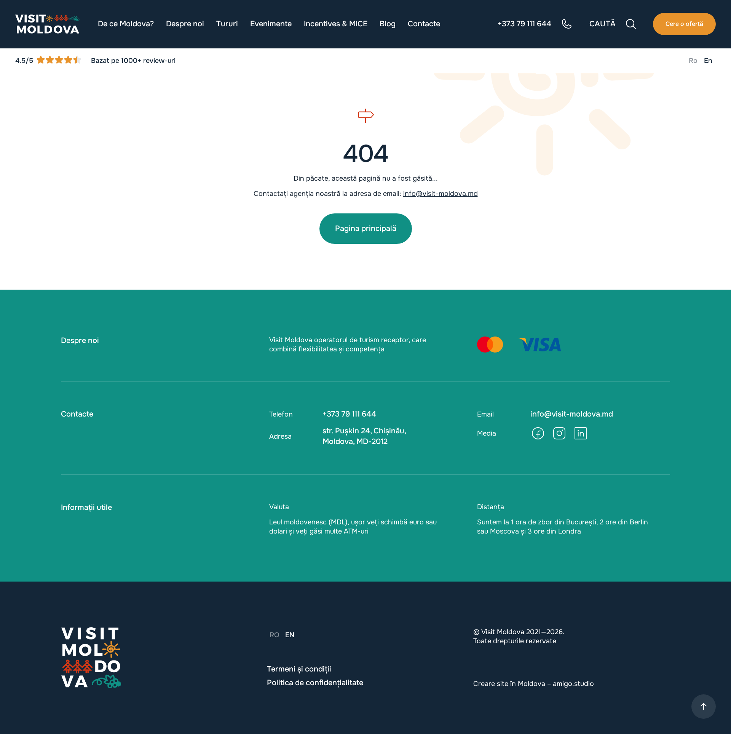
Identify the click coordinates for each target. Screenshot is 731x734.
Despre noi (185, 24)
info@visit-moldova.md (440, 193)
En (708, 60)
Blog (388, 24)
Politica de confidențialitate (315, 683)
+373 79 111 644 (349, 414)
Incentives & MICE (335, 24)
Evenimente (271, 24)
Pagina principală (365, 228)
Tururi (227, 24)
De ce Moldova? (126, 24)
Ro (693, 60)
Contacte (424, 24)
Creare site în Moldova (509, 684)
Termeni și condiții (299, 669)
